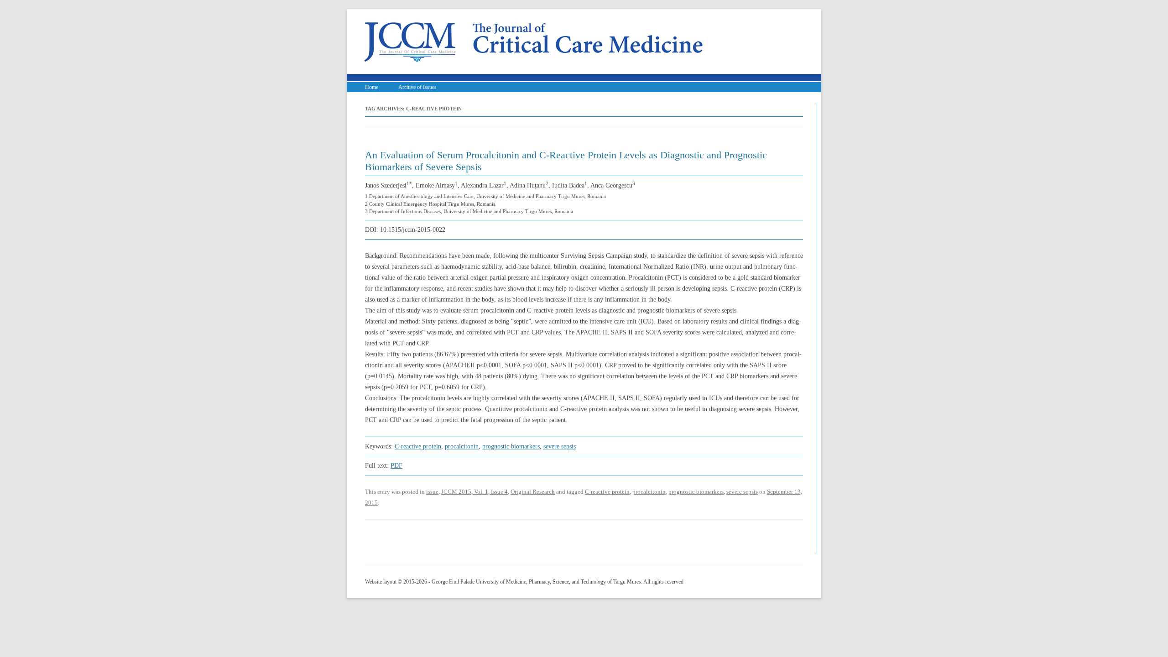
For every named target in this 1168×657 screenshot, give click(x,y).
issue (432, 491)
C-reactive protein (418, 446)
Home (371, 87)
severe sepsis (559, 446)
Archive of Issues (417, 87)
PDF (396, 465)
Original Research (533, 491)
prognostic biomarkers (511, 446)
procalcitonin (462, 446)
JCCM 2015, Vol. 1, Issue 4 (474, 491)
